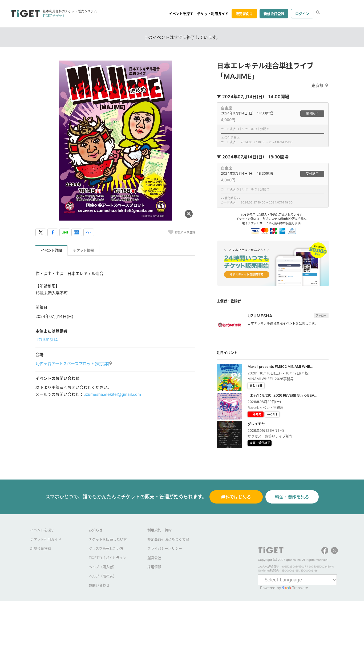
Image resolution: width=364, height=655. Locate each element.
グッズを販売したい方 (106, 548)
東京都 (317, 85)
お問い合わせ (99, 585)
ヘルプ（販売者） (102, 576)
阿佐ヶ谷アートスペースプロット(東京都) (72, 363)
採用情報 (154, 567)
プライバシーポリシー (164, 548)
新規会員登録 (274, 13)
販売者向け (244, 13)
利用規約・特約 (159, 530)
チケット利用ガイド (212, 13)
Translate (300, 587)
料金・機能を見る (292, 497)
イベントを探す (181, 13)
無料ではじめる (236, 497)
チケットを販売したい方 (108, 539)
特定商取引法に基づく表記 (168, 539)
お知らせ (96, 530)
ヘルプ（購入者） (102, 567)
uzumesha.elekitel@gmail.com (112, 394)
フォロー (321, 315)
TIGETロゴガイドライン (107, 558)
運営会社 (154, 558)
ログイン (302, 13)
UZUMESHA (46, 339)
